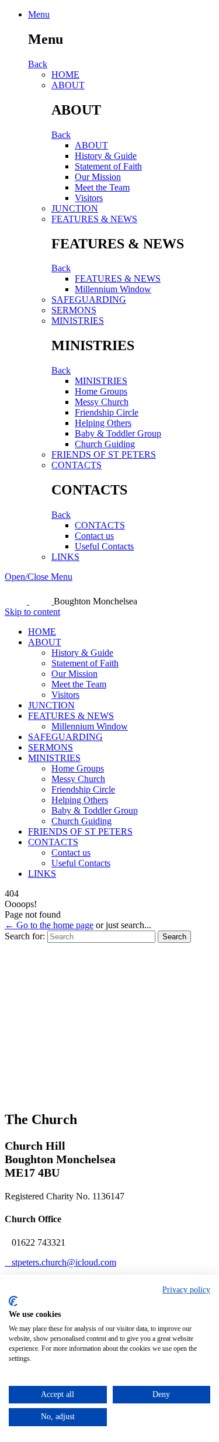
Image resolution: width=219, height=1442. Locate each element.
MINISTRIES (77, 321)
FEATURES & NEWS (94, 219)
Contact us (94, 536)
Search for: (25, 936)
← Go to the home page (49, 925)
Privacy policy (186, 1289)
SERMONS (73, 310)
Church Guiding (105, 444)
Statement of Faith (108, 166)
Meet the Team (102, 187)
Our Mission (98, 177)
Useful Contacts (104, 546)
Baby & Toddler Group (118, 433)
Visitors (89, 198)
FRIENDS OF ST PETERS (103, 454)
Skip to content (32, 612)
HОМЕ (65, 74)
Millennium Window (113, 289)
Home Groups (101, 391)
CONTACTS (76, 465)
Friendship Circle (106, 412)
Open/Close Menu (38, 577)
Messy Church (101, 402)
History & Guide (106, 156)
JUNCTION (74, 208)
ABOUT (68, 85)
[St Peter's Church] (29, 601)
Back (37, 64)
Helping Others (103, 423)
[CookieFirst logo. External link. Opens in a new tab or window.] (13, 1301)
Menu (39, 14)
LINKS (65, 557)
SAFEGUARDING (88, 300)
